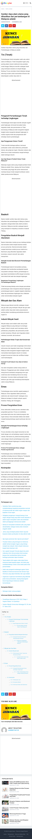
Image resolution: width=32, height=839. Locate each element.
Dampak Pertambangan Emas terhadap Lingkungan (20, 669)
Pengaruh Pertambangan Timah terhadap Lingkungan (18, 620)
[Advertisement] (16, 98)
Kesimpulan (12, 677)
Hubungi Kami (19, 836)
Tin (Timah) (8, 617)
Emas (6, 663)
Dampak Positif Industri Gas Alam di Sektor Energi (22, 657)
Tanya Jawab (8, 9)
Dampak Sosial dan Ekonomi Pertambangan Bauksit (19, 637)
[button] (25, 3)
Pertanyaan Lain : (17, 679)
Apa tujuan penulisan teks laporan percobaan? (16, 539)
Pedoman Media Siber (20, 834)
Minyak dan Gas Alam (10, 648)
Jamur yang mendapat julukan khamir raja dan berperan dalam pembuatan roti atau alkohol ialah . (16, 534)
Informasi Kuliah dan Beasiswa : (20, 684)
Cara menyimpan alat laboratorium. (12, 721)
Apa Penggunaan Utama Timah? (20, 623)
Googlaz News (11, 831)
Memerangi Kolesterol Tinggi (18, 813)
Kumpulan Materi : (17, 682)
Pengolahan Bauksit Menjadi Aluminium (18, 634)
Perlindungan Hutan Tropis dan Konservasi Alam (20, 654)
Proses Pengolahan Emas (15, 666)
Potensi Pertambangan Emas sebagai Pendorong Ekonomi (22, 672)
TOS (27, 834)
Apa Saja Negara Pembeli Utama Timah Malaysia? (22, 626)
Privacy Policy (12, 836)
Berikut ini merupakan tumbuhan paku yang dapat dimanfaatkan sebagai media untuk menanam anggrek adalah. (16, 527)
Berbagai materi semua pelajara (12, 591)
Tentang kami (11, 834)
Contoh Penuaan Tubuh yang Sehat (19, 807)
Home (2, 9)
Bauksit (7, 632)
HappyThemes (24, 831)
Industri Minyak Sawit (14, 651)
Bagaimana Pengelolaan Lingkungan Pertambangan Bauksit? (22, 642)
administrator (5, 22)
